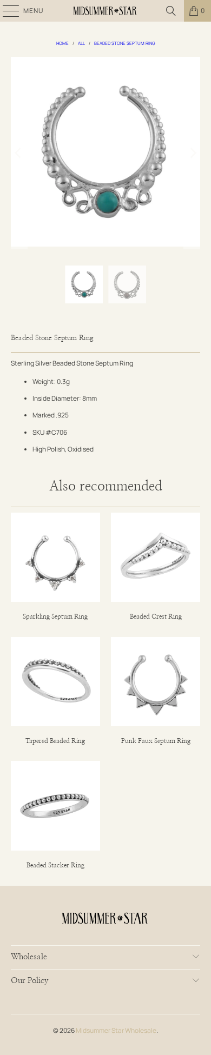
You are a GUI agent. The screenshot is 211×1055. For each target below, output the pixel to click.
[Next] (192, 153)
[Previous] (19, 153)
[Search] (171, 11)
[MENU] (5, 11)
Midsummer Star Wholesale (116, 1030)
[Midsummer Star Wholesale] (106, 11)
